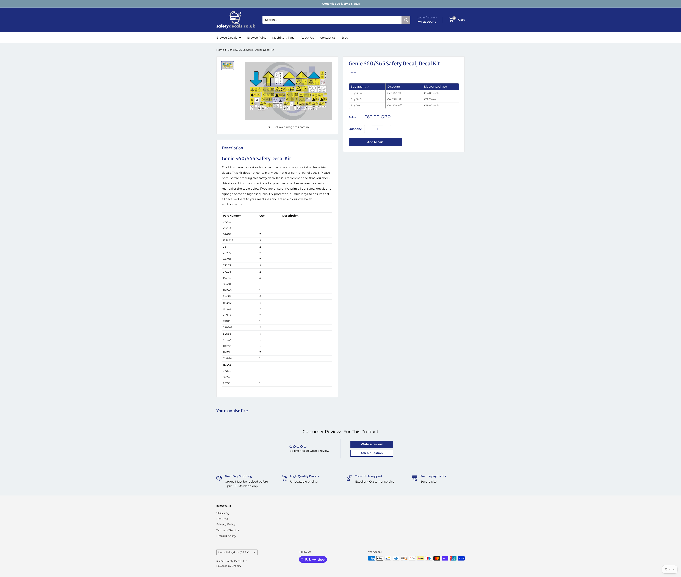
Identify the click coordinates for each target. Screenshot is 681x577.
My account (426, 21)
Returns (222, 518)
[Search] (406, 20)
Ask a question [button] (372, 453)
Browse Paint (256, 37)
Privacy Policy (226, 524)
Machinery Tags (283, 37)
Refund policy (226, 536)
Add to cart (375, 142)
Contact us (328, 37)
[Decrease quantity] (368, 129)
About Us (307, 37)
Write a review (372, 444)
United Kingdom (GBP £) (234, 552)
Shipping (222, 513)
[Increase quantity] (387, 129)
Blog (345, 37)
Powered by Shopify (228, 565)
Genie (352, 72)
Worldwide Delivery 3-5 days (340, 3)
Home (220, 49)
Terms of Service (227, 530)
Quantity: (355, 128)
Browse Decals (226, 37)
